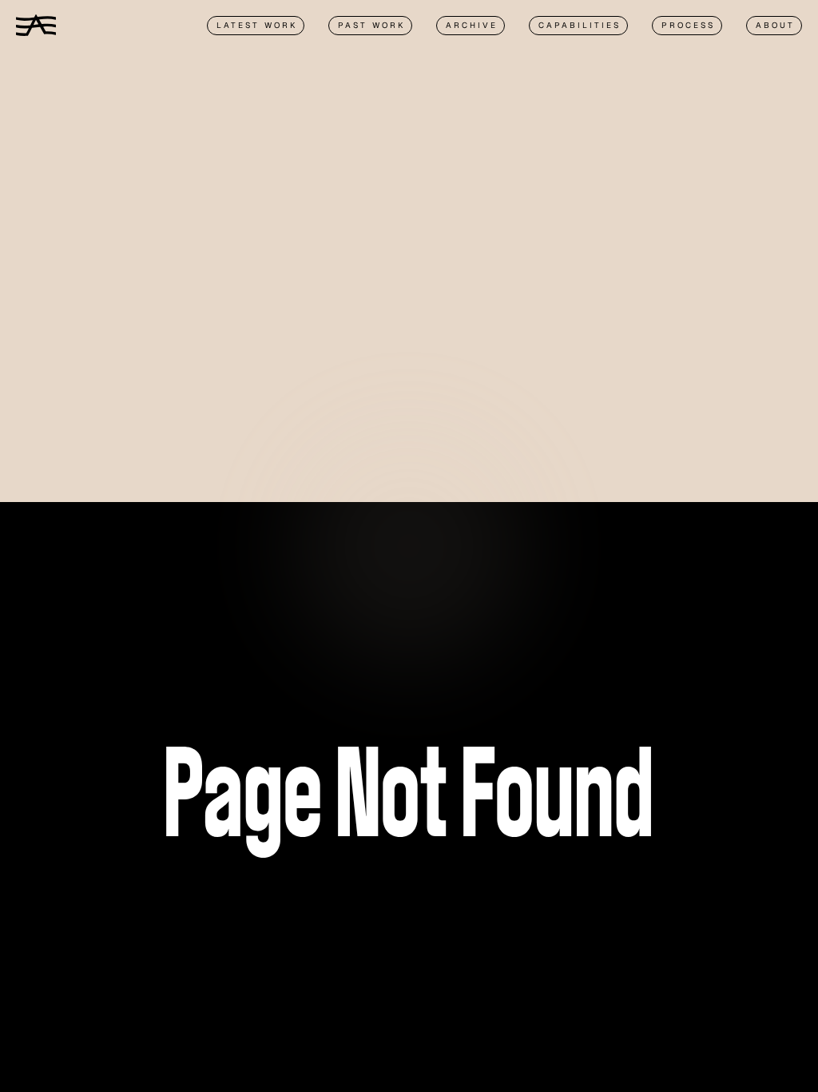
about (775, 25)
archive (472, 25)
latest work (256, 25)
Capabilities (579, 25)
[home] (36, 25)
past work (371, 25)
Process (688, 25)
